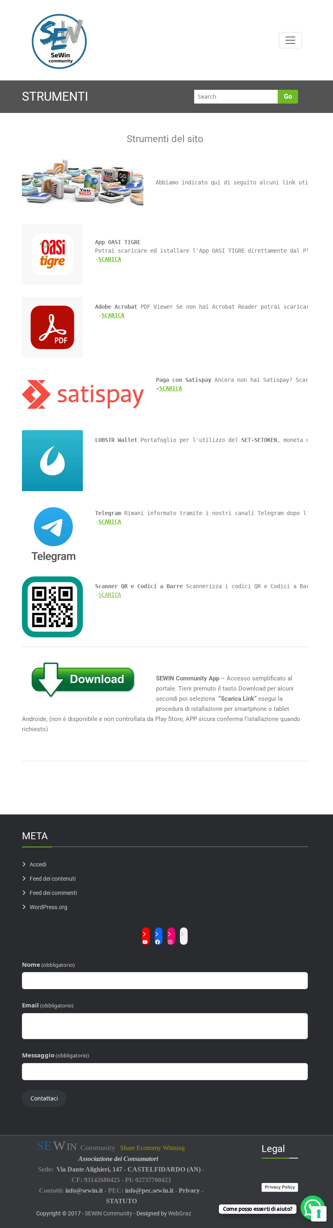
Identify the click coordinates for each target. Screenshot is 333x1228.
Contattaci (44, 1098)
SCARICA (113, 315)
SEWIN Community (108, 1213)
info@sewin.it (84, 1190)
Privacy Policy (280, 1187)
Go (288, 96)
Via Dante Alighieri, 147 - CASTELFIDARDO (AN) (128, 1169)
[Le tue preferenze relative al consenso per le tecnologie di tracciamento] (319, 1214)
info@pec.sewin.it (149, 1190)
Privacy (189, 1190)
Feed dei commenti (53, 893)
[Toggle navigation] (290, 40)
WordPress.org (48, 907)
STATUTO (121, 1201)
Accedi (38, 864)
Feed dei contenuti (53, 878)
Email (48, 1005)
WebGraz (179, 1213)
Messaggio (55, 1055)
